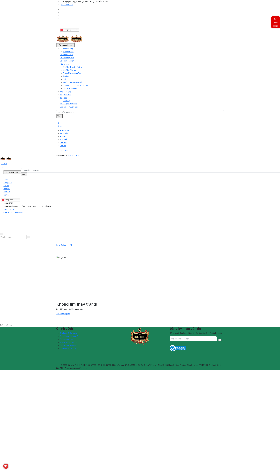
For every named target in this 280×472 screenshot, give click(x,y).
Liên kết (63, 142)
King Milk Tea (65, 94)
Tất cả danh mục (66, 45)
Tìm (58, 116)
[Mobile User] (0, 161)
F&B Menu (64, 64)
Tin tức (63, 136)
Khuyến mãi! (63, 150)
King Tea (63, 98)
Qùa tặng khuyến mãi (69, 107)
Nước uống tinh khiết (68, 104)
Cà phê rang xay (67, 58)
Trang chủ (64, 130)
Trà (64, 79)
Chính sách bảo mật (68, 348)
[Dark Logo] (62, 39)
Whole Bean (68, 52)
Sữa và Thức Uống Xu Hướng (75, 85)
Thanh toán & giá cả (68, 342)
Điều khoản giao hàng (69, 339)
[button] (5, 466)
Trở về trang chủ (63, 314)
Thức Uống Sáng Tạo (72, 73)
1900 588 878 (67, 5)
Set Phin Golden (70, 88)
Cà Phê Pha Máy (70, 70)
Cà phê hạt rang (66, 48)
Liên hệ (63, 146)
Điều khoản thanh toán (69, 336)
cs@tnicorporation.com (13, 212)
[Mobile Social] (4, 217)
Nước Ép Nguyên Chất (72, 82)
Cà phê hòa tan (66, 55)
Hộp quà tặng (65, 91)
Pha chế (63, 139)
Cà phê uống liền (67, 61)
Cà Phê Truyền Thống (72, 67)
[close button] (1, 234)
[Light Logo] (76, 39)
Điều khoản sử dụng (68, 345)
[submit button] (28, 237)
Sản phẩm (64, 133)
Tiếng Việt (67, 30)
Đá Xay (66, 76)
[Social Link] (60, 9)
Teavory (66, 101)
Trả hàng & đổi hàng (68, 333)
